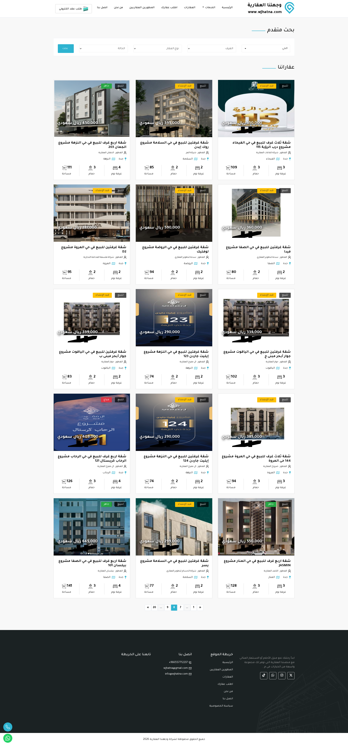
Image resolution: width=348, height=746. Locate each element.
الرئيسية (227, 7)
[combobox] (266, 48)
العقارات (189, 7)
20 (154, 607)
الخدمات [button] (209, 7)
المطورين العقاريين (142, 7)
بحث (65, 48)
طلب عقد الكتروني (71, 9)
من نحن (118, 7)
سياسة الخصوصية (221, 706)
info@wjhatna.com (176, 674)
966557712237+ (178, 662)
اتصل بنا (102, 7)
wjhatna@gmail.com (175, 668)
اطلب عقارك (169, 7)
